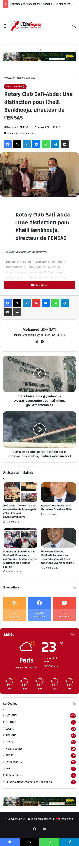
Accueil (11, 77)
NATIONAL (11, 715)
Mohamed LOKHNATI (17, 127)
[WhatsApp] (46, 144)
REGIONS (11, 735)
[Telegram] (55, 144)
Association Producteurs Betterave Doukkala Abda (56, 507)
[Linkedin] (27, 144)
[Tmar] (39, 56)
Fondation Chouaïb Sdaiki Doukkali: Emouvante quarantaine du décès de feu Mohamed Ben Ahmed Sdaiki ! (20, 559)
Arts (8, 768)
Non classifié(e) (26, 77)
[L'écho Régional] (26, 26)
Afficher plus (39, 285)
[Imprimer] (17, 312)
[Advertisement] (55, 22)
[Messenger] (36, 144)
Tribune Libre (14, 775)
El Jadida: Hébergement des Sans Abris (29, 782)
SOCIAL (9, 729)
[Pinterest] (36, 303)
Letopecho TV (14, 762)
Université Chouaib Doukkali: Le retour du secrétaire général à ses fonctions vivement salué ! (57, 557)
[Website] (36, 341)
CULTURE (11, 722)
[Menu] (5, 27)
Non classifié (14, 748)
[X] (17, 144)
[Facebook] (8, 144)
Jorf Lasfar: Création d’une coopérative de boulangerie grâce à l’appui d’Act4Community (19, 511)
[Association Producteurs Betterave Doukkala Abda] (58, 492)
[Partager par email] (65, 144)
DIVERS (10, 742)
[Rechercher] (74, 27)
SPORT (10, 755)
